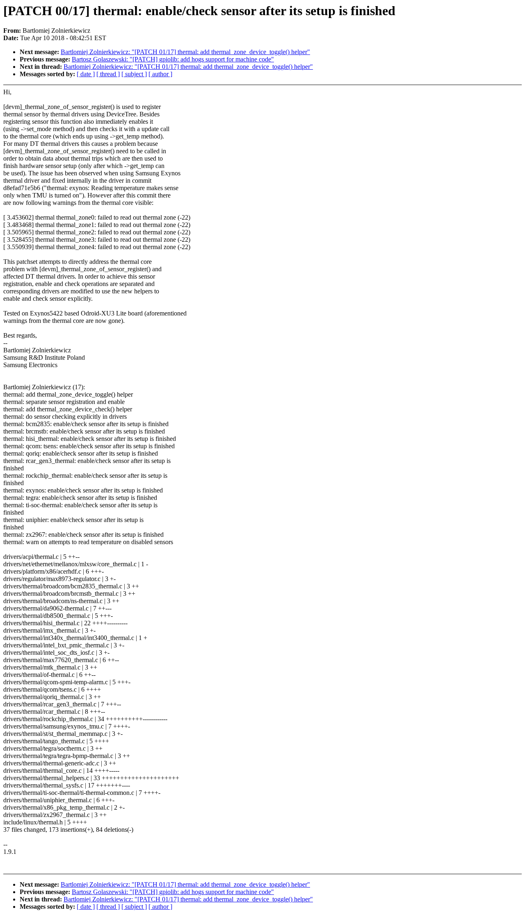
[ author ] (160, 73)
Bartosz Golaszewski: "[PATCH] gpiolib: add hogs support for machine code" (173, 59)
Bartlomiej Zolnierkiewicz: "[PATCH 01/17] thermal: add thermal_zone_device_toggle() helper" (185, 51)
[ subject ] (134, 73)
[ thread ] (108, 73)
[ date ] (86, 73)
